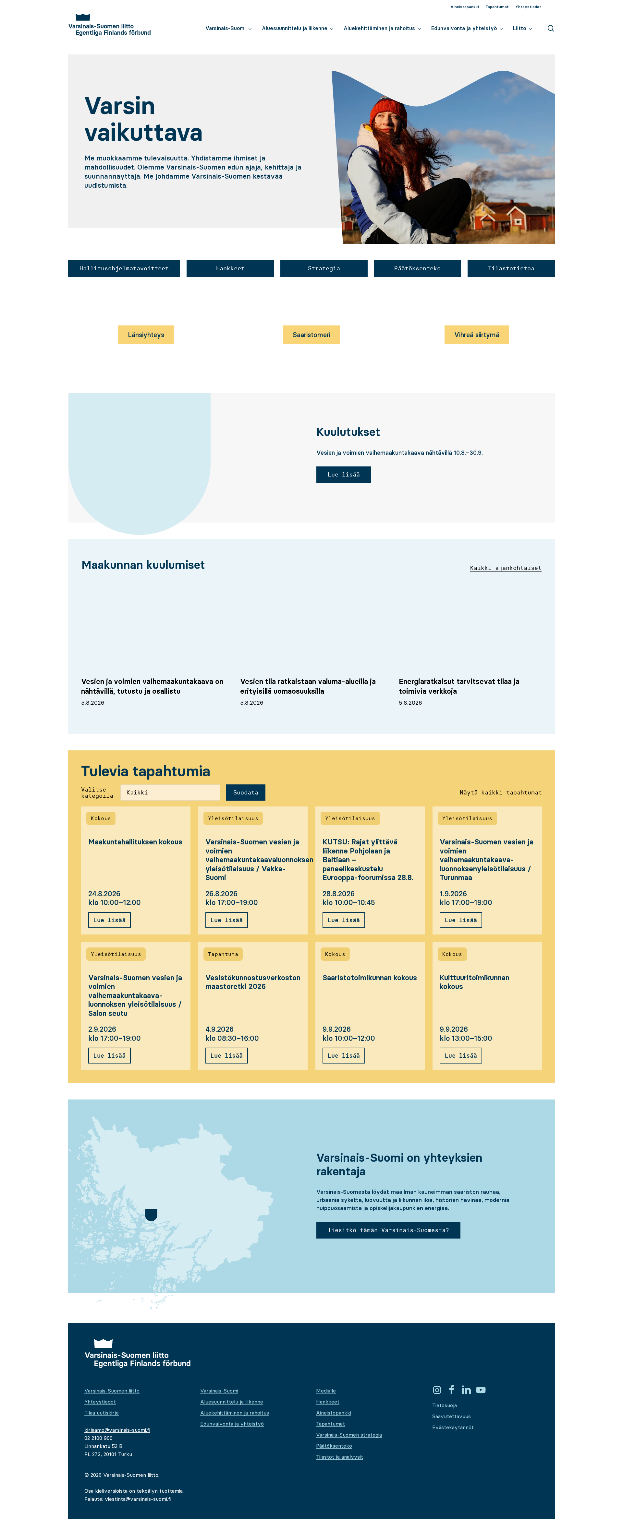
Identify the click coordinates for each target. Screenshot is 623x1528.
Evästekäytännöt (453, 1427)
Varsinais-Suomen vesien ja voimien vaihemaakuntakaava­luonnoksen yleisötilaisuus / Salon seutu (135, 995)
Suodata (245, 792)
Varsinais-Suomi (219, 1390)
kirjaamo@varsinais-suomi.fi (117, 1430)
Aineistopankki (333, 1412)
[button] (124, 268)
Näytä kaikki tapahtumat (501, 792)
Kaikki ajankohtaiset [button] (506, 567)
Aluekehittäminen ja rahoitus (234, 1412)
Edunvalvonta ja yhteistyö (232, 1423)
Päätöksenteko (334, 1445)
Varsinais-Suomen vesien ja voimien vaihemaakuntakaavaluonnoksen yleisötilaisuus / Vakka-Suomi (259, 860)
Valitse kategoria (97, 792)
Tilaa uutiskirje (101, 1412)
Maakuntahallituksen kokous (135, 842)
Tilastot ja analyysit (339, 1456)
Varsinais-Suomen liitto (112, 1390)
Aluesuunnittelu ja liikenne (231, 1401)
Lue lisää (109, 920)
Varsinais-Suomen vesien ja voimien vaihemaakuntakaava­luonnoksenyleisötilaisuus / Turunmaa (486, 860)
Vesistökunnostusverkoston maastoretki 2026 (252, 982)
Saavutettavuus (451, 1416)
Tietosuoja (444, 1405)
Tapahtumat (330, 1423)
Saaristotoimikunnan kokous (370, 977)
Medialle (326, 1390)
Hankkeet (327, 1401)
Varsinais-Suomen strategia (349, 1434)
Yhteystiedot (100, 1401)
